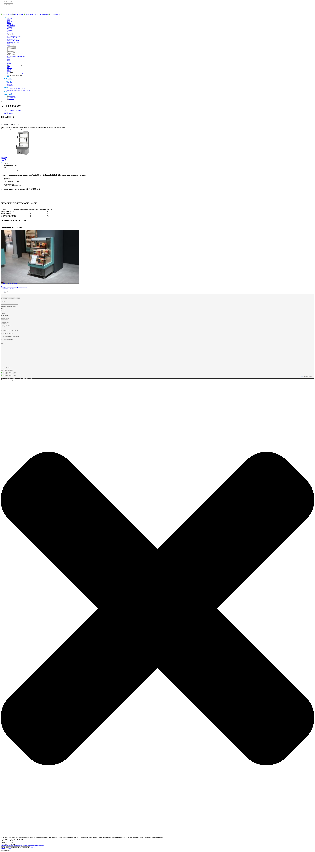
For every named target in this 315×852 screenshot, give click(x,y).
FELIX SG (10, 69)
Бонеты (9, 66)
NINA (9, 23)
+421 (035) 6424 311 (12, 330)
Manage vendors (22, 845)
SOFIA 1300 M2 (8, 113)
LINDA (9, 31)
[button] (157, 836)
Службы (3, 310)
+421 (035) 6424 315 (8, 333)
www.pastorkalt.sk (8, 339)
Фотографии (4, 315)
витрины (9, 18)
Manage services (13, 845)
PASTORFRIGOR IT (8, 1)
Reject (7, 847)
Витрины (3, 301)
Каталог (3, 157)
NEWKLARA (11, 26)
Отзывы (3, 313)
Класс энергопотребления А (15, 74)
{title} (2, 849)
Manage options (5, 845)
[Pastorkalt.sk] (30, 14)
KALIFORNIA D (12, 39)
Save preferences (25, 847)
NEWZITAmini (11, 29)
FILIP (8, 57)
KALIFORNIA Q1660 (13, 42)
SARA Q (9, 63)
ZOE (8, 20)
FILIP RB (9, 60)
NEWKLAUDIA (11, 27)
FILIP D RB (10, 62)
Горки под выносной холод (14, 36)
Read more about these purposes (35, 845)
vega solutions (28, 378)
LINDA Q (10, 33)
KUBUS (9, 21)
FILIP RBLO (10, 43)
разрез (2, 158)
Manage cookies (5, 850)
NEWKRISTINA (11, 30)
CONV (9, 71)
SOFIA (6, 112)
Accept (3, 847)
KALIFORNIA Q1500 (13, 40)
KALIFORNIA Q (12, 37)
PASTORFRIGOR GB (8, 3)
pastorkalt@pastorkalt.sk (12, 336)
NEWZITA (10, 24)
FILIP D (9, 59)
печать (3, 160)
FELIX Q (9, 68)
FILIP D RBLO (11, 45)
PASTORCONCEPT (8, 4)
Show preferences (15, 847)
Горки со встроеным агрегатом (16, 56)
